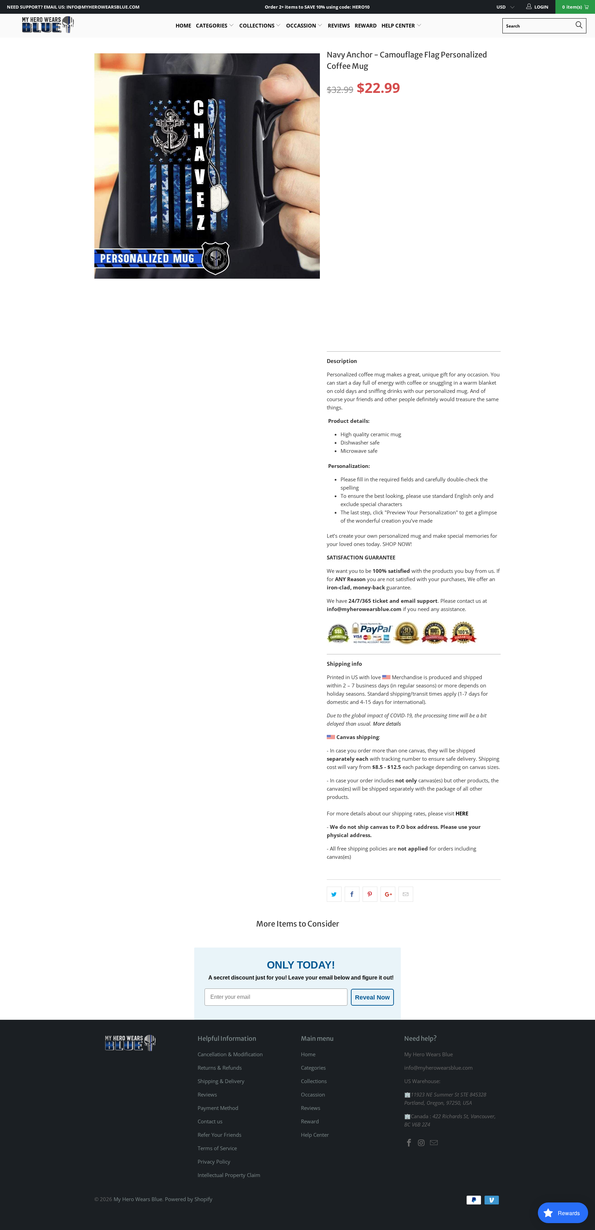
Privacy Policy (214, 1161)
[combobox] (544, 25)
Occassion (301, 25)
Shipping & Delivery (221, 1081)
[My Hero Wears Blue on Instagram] (422, 1143)
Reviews (339, 25)
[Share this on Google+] (387, 894)
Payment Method (218, 1107)
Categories (212, 25)
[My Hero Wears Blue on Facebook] (409, 1143)
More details (387, 723)
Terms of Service (217, 1148)
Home (183, 25)
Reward (366, 25)
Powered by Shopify (188, 1199)
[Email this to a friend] (405, 894)
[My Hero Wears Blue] (47, 24)
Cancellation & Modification (230, 1054)
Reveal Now (372, 997)
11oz (336, 150)
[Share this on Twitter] (334, 894)
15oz (357, 150)
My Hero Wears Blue (138, 1199)
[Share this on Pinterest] (370, 894)
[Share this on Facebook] (352, 894)
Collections (257, 25)
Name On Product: (350, 212)
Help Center (399, 25)
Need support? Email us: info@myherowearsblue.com (73, 7)
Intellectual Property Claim (229, 1175)
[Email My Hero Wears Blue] (434, 1143)
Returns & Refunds (220, 1067)
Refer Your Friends (219, 1134)
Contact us (210, 1121)
